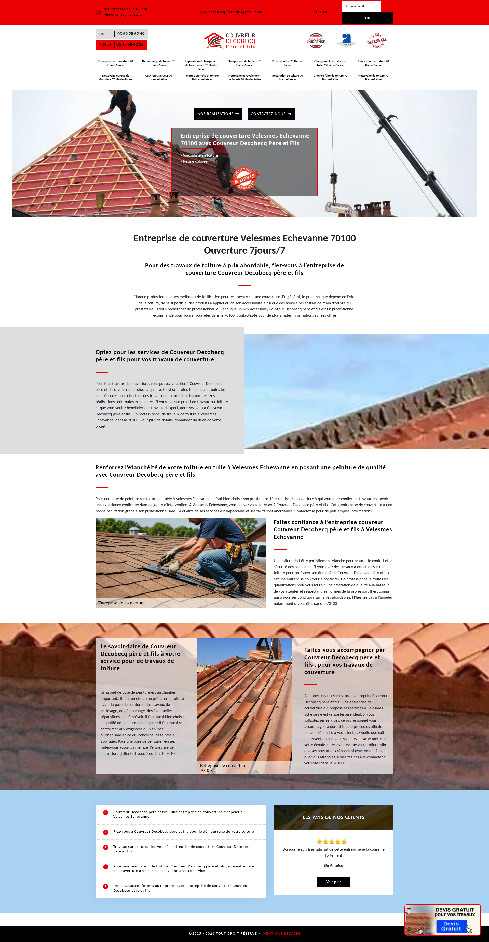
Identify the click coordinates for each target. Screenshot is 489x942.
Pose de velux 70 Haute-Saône (287, 63)
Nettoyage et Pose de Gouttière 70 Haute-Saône (115, 77)
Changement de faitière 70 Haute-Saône (244, 63)
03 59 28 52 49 (130, 34)
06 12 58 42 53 (129, 44)
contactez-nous (268, 114)
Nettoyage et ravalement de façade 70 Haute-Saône (244, 77)
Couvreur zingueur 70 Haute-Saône (158, 77)
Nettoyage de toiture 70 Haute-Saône (373, 77)
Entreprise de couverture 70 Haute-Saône (115, 63)
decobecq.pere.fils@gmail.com (235, 12)
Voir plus (333, 882)
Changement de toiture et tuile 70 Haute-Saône (330, 63)
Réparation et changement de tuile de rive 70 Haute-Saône (201, 65)
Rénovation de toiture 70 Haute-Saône (373, 63)
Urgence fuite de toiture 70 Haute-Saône (330, 77)
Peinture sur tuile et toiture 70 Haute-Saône (202, 77)
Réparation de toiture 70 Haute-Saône (287, 77)
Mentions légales (282, 934)
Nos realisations (215, 114)
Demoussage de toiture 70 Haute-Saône (158, 63)
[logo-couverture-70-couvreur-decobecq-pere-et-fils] (232, 40)
